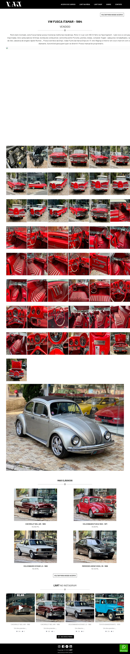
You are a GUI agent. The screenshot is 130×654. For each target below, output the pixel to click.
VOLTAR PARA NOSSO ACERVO (112, 15)
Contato (118, 4)
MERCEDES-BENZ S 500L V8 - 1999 (95, 566)
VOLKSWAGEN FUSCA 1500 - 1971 (95, 524)
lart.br (20, 595)
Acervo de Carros (68, 4)
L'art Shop (98, 4)
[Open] (20, 607)
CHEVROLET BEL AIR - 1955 (35, 524)
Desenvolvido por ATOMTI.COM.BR (65, 652)
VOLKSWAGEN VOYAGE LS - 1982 (35, 566)
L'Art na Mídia (84, 4)
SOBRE (108, 4)
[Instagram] (33, 619)
